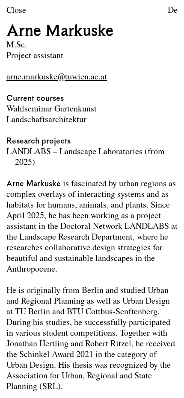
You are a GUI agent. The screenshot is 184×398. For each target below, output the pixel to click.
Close (16, 10)
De (173, 10)
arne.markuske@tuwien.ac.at (56, 77)
